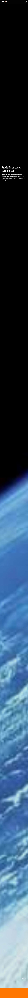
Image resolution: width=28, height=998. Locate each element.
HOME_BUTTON (8, 183)
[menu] (26, 2)
